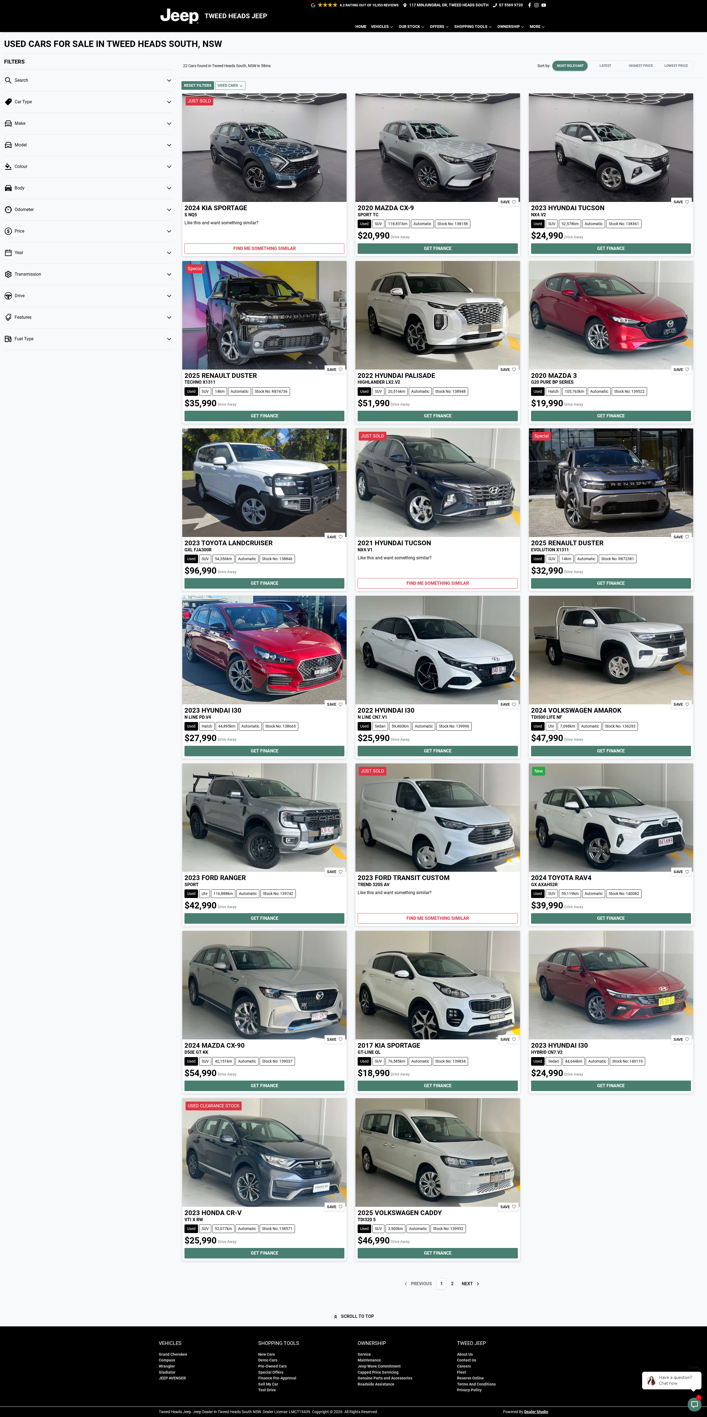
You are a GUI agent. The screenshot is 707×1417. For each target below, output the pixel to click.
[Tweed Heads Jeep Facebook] (530, 5)
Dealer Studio (536, 1412)
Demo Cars (267, 1360)
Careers (464, 1366)
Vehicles (380, 26)
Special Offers (270, 1372)
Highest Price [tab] (641, 66)
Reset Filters (198, 85)
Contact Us (466, 1360)
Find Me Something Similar (264, 248)
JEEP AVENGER (172, 1378)
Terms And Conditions (476, 1384)
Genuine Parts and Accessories (385, 1378)
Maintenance (369, 1360)
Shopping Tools (470, 26)
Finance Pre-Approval (277, 1378)
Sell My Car (268, 1384)
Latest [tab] (605, 66)
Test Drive (267, 1390)
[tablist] (623, 65)
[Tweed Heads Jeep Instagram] (537, 5)
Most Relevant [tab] (570, 66)
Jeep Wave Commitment (379, 1366)
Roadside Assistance (376, 1384)
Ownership (508, 26)
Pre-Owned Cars (272, 1366)
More (535, 26)
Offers (437, 26)
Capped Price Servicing (378, 1372)
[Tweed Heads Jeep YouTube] (544, 5)
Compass (167, 1360)
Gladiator (167, 1372)
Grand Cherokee (173, 1354)
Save (505, 202)
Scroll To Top (357, 1316)
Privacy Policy (469, 1390)
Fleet (461, 1372)
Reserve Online (470, 1378)
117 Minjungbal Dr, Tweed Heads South (449, 5)
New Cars (266, 1354)
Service (364, 1354)
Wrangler (167, 1366)
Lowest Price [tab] (676, 66)
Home (360, 26)
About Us (465, 1354)
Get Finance (438, 248)
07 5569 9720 (511, 5)
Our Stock (409, 26)
